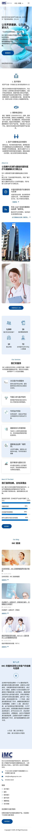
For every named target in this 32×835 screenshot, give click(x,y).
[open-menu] (29, 3)
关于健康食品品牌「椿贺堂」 (20, 217)
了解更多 (14, 202)
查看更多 (4, 580)
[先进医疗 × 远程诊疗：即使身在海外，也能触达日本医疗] (16, 591)
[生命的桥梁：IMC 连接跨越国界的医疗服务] (16, 557)
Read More (15, 102)
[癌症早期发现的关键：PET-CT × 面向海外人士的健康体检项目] (16, 624)
